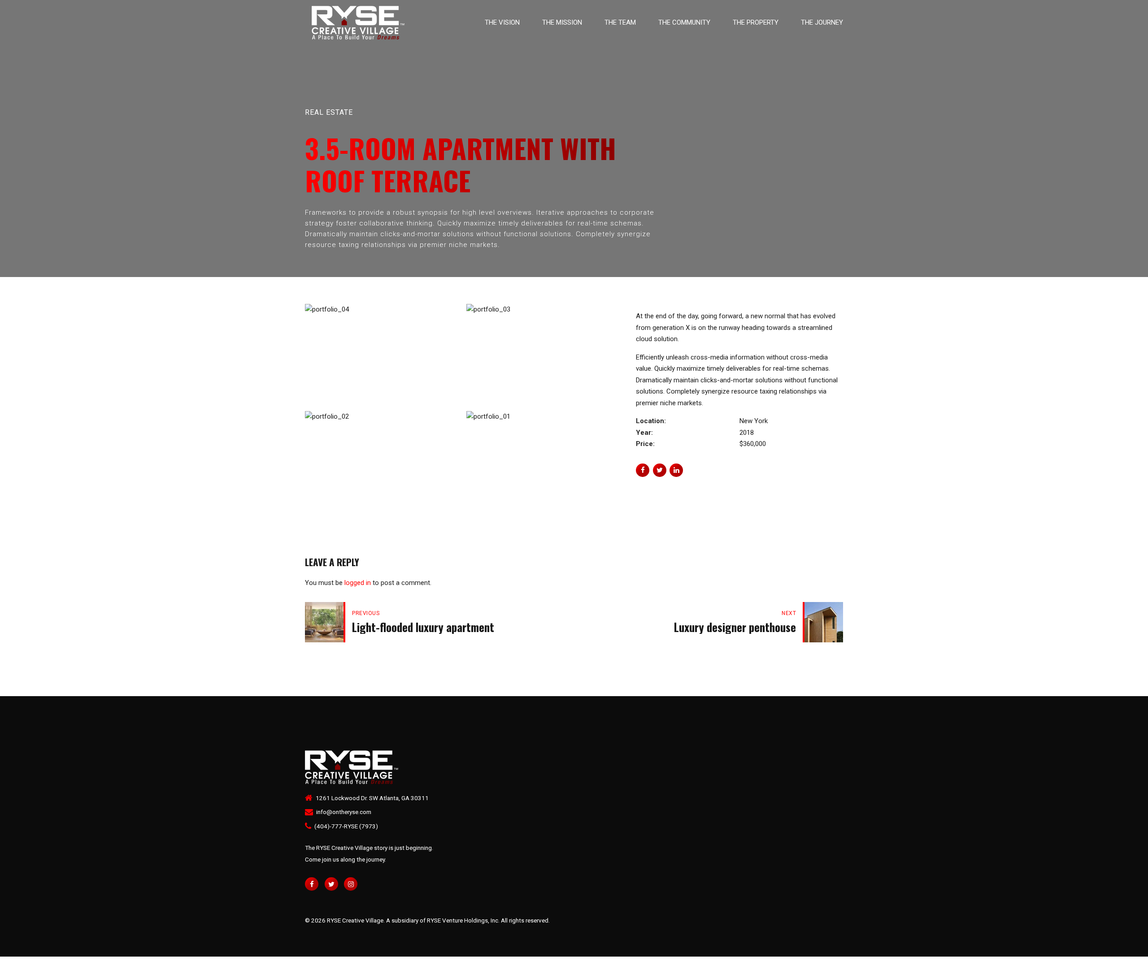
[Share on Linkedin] (676, 470)
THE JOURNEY (822, 22)
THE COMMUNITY (684, 22)
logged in (357, 583)
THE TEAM (620, 22)
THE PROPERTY (755, 22)
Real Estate (329, 112)
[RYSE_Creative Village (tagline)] (357, 767)
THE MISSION (562, 22)
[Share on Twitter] (659, 470)
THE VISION (502, 22)
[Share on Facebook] (642, 470)
